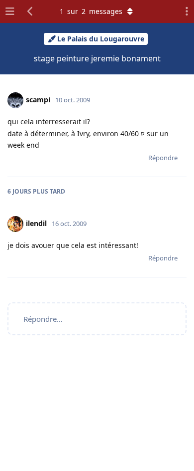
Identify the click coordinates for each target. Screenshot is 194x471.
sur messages (91, 11)
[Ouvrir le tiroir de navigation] (10, 11)
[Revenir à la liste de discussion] (30, 11)
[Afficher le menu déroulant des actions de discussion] (184, 11)
